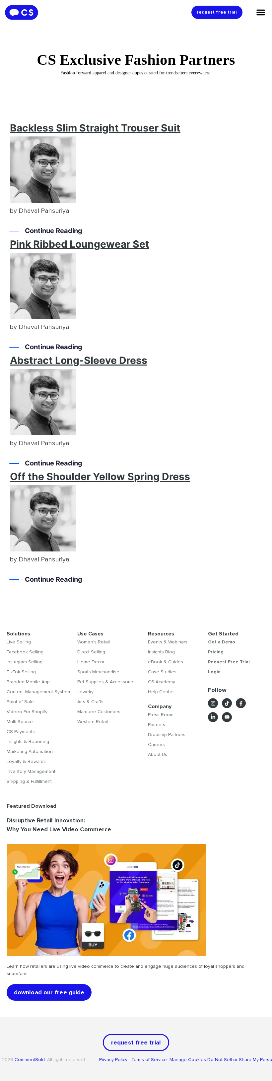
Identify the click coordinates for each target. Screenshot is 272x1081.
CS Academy (161, 682)
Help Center (161, 692)
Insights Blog (161, 652)
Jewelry (85, 692)
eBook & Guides (165, 662)
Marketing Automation (30, 751)
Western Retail (92, 721)
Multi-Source (20, 721)
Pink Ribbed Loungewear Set (79, 244)
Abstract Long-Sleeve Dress (78, 360)
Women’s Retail (93, 642)
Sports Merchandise (98, 672)
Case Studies (162, 672)
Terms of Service (149, 1059)
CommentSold (30, 1059)
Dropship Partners (166, 734)
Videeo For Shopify (27, 711)
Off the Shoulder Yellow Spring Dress (100, 476)
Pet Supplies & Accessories (106, 682)
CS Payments (21, 731)
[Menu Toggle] (260, 12)
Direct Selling (91, 652)
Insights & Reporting (28, 741)
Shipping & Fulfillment (29, 781)
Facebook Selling (25, 652)
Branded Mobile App (28, 682)
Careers (156, 744)
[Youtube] (227, 717)
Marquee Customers (98, 711)
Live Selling (19, 642)
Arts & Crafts (90, 702)
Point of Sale (20, 702)
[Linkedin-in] (213, 717)
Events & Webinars (167, 642)
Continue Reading (53, 231)
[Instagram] (213, 703)
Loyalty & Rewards (26, 761)
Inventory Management (31, 771)
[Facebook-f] (241, 703)
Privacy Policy (115, 1059)
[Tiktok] (227, 703)
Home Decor (90, 662)
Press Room (160, 714)
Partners (156, 724)
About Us (157, 754)
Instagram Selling (24, 662)
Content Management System (38, 692)
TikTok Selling (21, 672)
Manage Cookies (188, 1059)
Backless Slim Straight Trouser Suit (95, 128)
